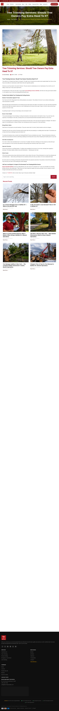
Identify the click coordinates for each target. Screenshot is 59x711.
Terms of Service (20, 708)
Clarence (32, 655)
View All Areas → (33, 661)
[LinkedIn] (13, 646)
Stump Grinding (4, 655)
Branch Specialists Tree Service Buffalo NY (12, 706)
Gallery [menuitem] (29, 4)
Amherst (32, 654)
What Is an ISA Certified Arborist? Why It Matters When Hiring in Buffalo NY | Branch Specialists (15, 235)
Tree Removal (4, 652)
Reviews (3, 672)
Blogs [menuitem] (41, 4)
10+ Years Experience (30, 702)
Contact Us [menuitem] (45, 4)
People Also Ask (4, 670)
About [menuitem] (23, 4)
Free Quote (55, 4)
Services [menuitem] (11, 4)
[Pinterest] (8, 646)
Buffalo (31, 652)
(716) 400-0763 (5, 1)
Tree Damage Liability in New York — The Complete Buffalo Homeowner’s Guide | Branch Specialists (14, 265)
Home (8, 19)
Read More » (5, 209)
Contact (3, 668)
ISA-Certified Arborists (26, 700)
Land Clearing (4, 659)
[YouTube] (16, 646)
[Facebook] (2, 646)
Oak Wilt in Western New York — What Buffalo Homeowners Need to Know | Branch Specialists (43, 235)
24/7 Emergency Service (48, 700)
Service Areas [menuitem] (18, 4)
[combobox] (26, 177)
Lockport (32, 659)
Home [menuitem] (8, 4)
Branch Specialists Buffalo (7, 166)
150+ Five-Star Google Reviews (12, 700)
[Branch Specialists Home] (2, 4)
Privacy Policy (28, 708)
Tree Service (14, 19)
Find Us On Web (4, 674)
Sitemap (34, 708)
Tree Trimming (4, 654)
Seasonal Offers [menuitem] (35, 4)
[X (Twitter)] (5, 646)
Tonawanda (33, 657)
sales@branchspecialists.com (15, 1)
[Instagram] (10, 646)
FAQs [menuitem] (26, 4)
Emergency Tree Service (6, 657)
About (2, 666)
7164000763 (9, 172)
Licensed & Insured (37, 700)
